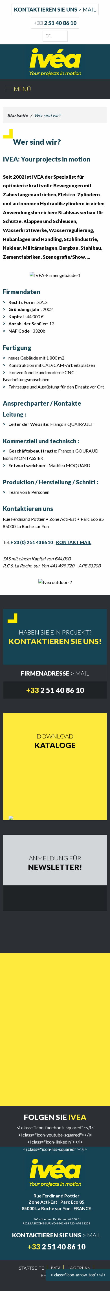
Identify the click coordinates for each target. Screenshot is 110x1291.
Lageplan (79, 1267)
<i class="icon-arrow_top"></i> (78, 1274)
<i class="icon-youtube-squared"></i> (55, 1134)
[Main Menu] (9, 89)
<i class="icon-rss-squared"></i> (55, 1149)
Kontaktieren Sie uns (55, 9)
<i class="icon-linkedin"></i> (55, 1141)
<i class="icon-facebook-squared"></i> (55, 1127)
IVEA (56, 1267)
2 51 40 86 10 (55, 23)
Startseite (17, 115)
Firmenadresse (55, 673)
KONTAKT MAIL (73, 542)
